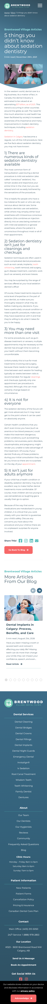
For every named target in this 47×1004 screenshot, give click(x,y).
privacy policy (28, 991)
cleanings (35, 377)
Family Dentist (23, 791)
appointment (28, 464)
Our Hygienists (23, 827)
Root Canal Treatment (24, 774)
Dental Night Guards (23, 751)
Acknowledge (22, 998)
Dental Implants (23, 745)
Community (23, 838)
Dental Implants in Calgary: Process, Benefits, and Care (20, 629)
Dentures (23, 797)
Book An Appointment (23, 965)
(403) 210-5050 (30, 929)
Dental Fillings (23, 739)
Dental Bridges (23, 727)
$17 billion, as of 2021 (25, 104)
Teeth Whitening (23, 786)
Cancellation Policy (23, 899)
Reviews (23, 832)
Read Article (12, 664)
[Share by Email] (37, 542)
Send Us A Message (23, 958)
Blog (13, 13)
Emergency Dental (23, 756)
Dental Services (23, 714)
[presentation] (33, 590)
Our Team (23, 815)
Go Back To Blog (17, 550)
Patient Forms (23, 893)
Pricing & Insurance (23, 905)
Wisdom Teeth (23, 780)
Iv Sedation (23, 768)
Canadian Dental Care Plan (23, 911)
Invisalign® (23, 762)
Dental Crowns (23, 733)
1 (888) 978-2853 (30, 934)
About (23, 807)
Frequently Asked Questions (23, 844)
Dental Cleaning (23, 721)
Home (7, 13)
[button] (6, 680)
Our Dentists (23, 821)
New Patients (23, 888)
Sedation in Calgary (13, 137)
